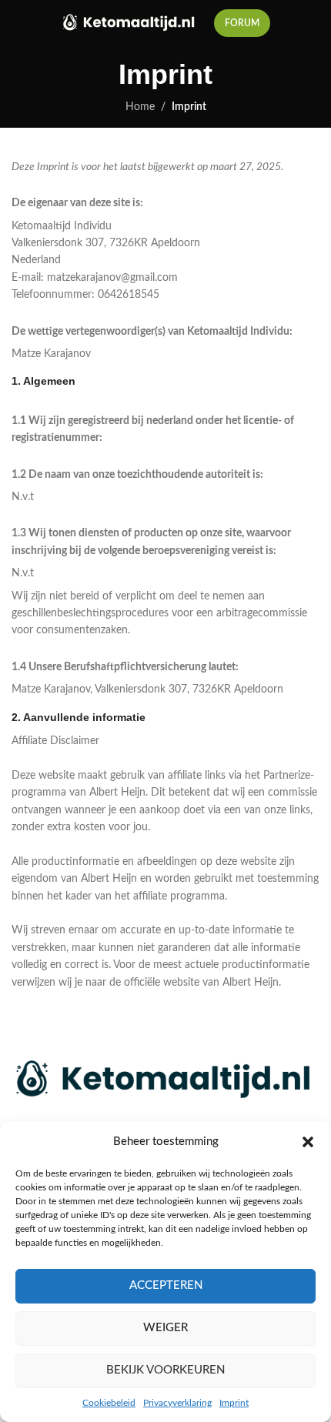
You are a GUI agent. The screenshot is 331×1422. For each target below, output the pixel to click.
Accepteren (165, 1285)
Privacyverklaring (177, 1402)
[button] (308, 1142)
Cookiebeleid (108, 1402)
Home (140, 107)
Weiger (165, 1328)
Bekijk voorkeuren (165, 1370)
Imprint (234, 1402)
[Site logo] (130, 23)
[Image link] (165, 1079)
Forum (242, 23)
